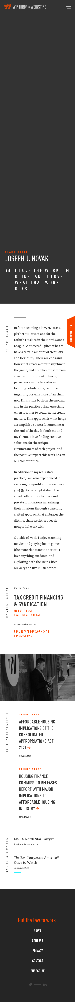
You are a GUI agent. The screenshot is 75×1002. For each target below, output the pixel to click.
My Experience (23, 610)
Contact (37, 961)
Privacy (37, 951)
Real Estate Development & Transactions (32, 633)
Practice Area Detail (27, 615)
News (37, 930)
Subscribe (38, 971)
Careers (37, 940)
